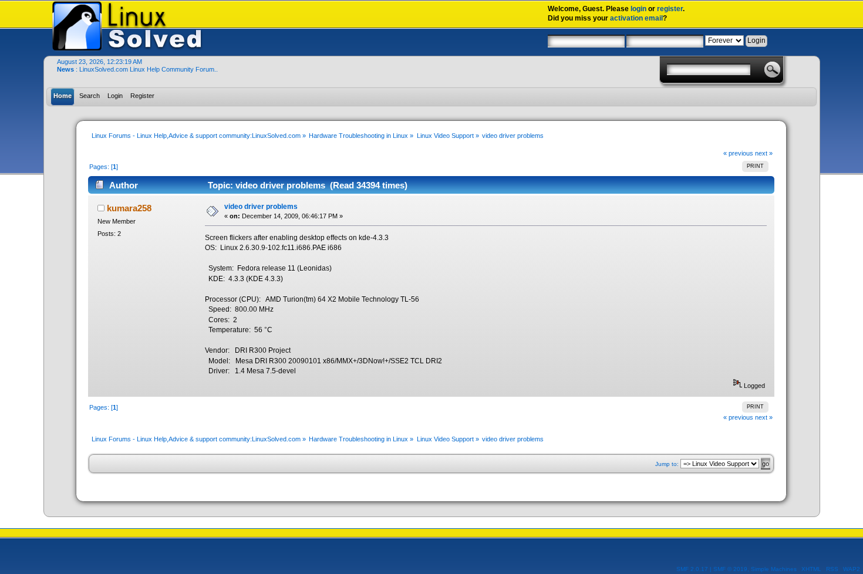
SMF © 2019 (730, 569)
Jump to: (667, 464)
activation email (636, 18)
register (670, 9)
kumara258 (129, 208)
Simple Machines (774, 569)
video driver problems (261, 206)
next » (764, 153)
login (638, 9)
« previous (738, 153)
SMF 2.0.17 (692, 569)
